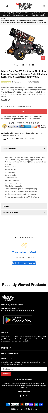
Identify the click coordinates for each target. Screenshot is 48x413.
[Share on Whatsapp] (30, 65)
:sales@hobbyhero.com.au (14, 304)
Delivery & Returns (24, 106)
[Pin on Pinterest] (26, 65)
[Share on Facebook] (20, 65)
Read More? (5, 100)
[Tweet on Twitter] (23, 65)
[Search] (7, 6)
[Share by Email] (33, 65)
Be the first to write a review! (24, 263)
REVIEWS (6, 206)
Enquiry (25, 111)
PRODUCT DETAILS (9, 149)
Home (3, 18)
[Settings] (44, 6)
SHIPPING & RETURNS (10, 213)
